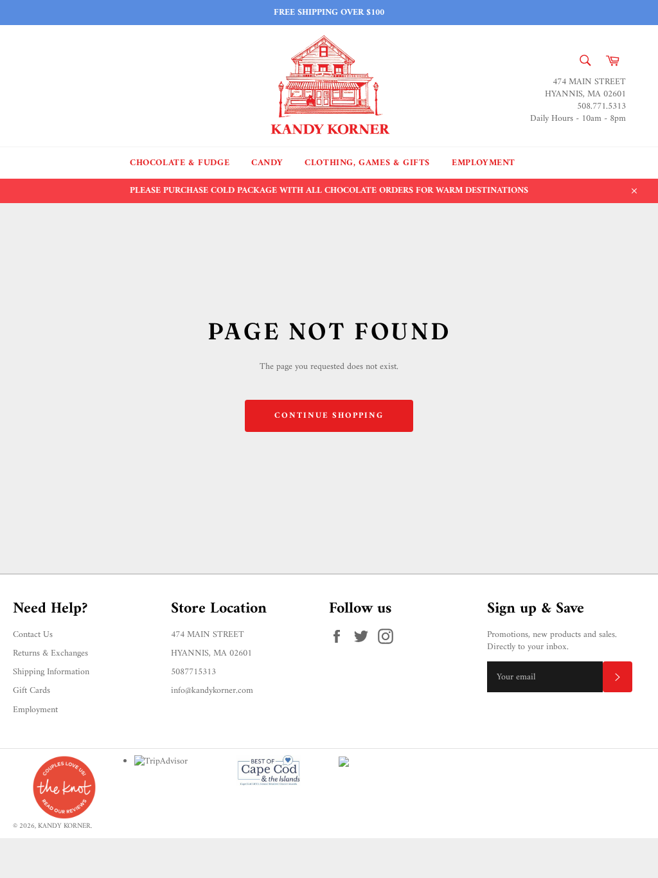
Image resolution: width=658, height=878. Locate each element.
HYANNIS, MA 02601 (211, 653)
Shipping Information (51, 672)
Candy (267, 163)
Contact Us (33, 635)
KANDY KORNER (64, 826)
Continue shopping (329, 415)
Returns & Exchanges (50, 653)
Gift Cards (31, 691)
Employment (483, 163)
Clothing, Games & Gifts (367, 163)
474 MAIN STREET (207, 635)
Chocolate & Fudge (179, 163)
